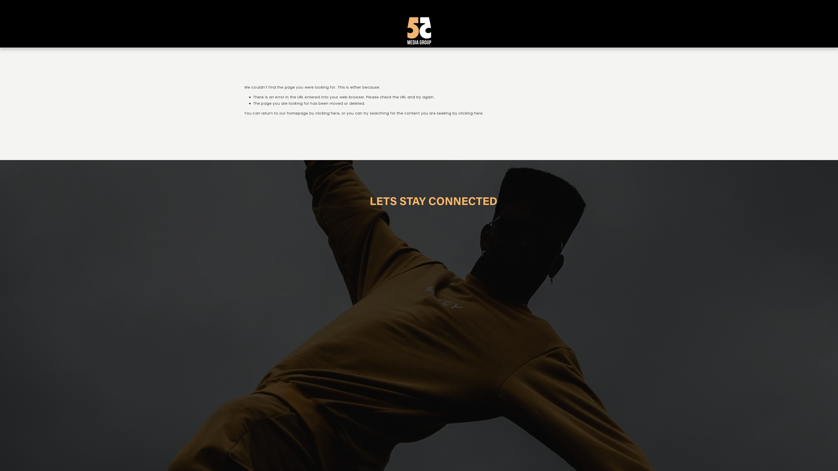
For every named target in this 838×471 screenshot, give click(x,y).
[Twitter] (591, 24)
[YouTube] (585, 24)
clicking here (327, 113)
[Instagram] (579, 24)
